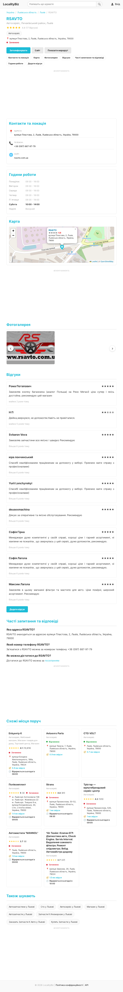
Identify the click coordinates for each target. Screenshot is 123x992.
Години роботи (15, 63)
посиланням (52, 660)
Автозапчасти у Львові (20, 914)
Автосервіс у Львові (70, 906)
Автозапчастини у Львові (21, 906)
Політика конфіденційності (69, 985)
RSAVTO (53, 230)
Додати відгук (35, 63)
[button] (62, 247)
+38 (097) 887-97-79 (25, 146)
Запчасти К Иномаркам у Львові (55, 914)
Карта (37, 57)
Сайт (37, 50)
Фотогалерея (51, 57)
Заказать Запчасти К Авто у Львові (27, 922)
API (86, 985)
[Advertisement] (61, 93)
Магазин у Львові (96, 906)
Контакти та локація (18, 57)
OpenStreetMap (106, 261)
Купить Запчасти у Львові (64, 922)
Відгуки (66, 57)
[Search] (99, 4)
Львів (42, 12)
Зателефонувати (18, 50)
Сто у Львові (47, 906)
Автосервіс (14, 33)
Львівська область (27, 12)
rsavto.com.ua (21, 158)
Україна (10, 12)
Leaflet (94, 261)
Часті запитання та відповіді (89, 57)
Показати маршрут (58, 50)
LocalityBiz (11, 4)
